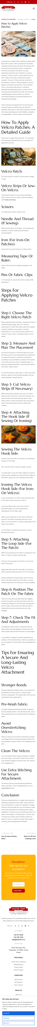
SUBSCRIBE (17, 891)
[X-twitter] (18, 2)
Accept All (6, 1013)
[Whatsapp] (29, 2)
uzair (33, 19)
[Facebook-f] (15, 926)
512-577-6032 (18, 935)
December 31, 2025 (23, 19)
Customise (6, 1018)
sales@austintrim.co (18, 939)
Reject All (6, 1023)
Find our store (18, 943)
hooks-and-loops (10, 200)
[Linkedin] (25, 2)
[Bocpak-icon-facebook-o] (14, 2)
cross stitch (5, 788)
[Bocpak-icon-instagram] (21, 2)
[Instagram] (22, 926)
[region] (18, 1011)
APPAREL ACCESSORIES (8, 19)
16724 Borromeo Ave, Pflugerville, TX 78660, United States (18, 950)
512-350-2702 (18, 937)
